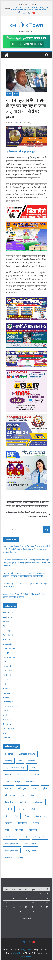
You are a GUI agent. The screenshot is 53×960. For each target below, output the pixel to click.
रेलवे (16, 816)
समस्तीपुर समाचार (31, 850)
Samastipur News (27, 754)
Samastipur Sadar (11, 706)
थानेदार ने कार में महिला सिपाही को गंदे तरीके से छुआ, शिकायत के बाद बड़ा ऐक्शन (26, 514)
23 (47, 907)
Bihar (9, 94)
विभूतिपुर (36, 823)
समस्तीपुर (24, 836)
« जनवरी (24, 918)
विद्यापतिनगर (22, 823)
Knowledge (8, 666)
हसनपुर (21, 857)
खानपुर (34, 767)
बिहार (32, 795)
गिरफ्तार (8, 774)
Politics (6, 688)
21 (33, 907)
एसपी (20, 760)
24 (6, 911)
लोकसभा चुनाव (40, 816)
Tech (5, 715)
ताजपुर (17, 781)
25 (13, 911)
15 (41, 902)
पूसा (22, 795)
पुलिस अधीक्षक (10, 795)
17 (6, 907)
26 (20, 911)
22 (41, 907)
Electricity (7, 644)
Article (6, 621)
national (9, 754)
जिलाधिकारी (21, 774)
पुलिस (45, 788)
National (7, 675)
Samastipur (8, 701)
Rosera (6, 697)
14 (33, 902)
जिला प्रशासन (36, 774)
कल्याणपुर (31, 760)
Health (6, 653)
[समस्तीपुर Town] (6, 55)
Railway (6, 693)
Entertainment (9, 648)
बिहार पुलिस (9, 802)
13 (26, 902)
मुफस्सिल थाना (38, 802)
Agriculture (8, 617)
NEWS (16, 94)
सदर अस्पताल (10, 836)
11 (13, 902)
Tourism (6, 719)
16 (47, 902)
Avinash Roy (26, 122)
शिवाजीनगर (33, 829)
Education (7, 639)
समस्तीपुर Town (26, 25)
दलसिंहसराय (30, 781)
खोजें (47, 529)
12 (20, 902)
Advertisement (9, 612)
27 (26, 911)
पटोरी (35, 788)
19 (20, 907)
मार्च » (30, 918)
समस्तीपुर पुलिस (30, 843)
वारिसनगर (8, 823)
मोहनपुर (21, 809)
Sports (6, 710)
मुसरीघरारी (8, 809)
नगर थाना (8, 788)
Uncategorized (9, 728)
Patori (5, 684)
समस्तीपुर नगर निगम (12, 843)
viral (5, 733)
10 (6, 902)
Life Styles (7, 670)
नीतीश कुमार (22, 788)
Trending (7, 724)
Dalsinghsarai (9, 630)
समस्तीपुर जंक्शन (40, 836)
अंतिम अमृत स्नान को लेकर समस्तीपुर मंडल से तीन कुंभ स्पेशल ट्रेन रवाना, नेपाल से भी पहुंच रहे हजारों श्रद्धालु (27, 503)
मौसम (7, 816)
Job (4, 661)
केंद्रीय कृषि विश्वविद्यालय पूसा (15, 767)
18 (13, 907)
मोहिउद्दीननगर (34, 809)
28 (33, 911)
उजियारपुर (8, 760)
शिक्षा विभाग (19, 829)
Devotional (8, 635)
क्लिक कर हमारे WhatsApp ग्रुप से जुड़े (27, 44)
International (9, 657)
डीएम (7, 781)
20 (26, 907)
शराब (7, 829)
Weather (7, 737)
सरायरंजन (8, 857)
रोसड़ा (27, 816)
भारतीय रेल (23, 802)
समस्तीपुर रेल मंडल (11, 850)
